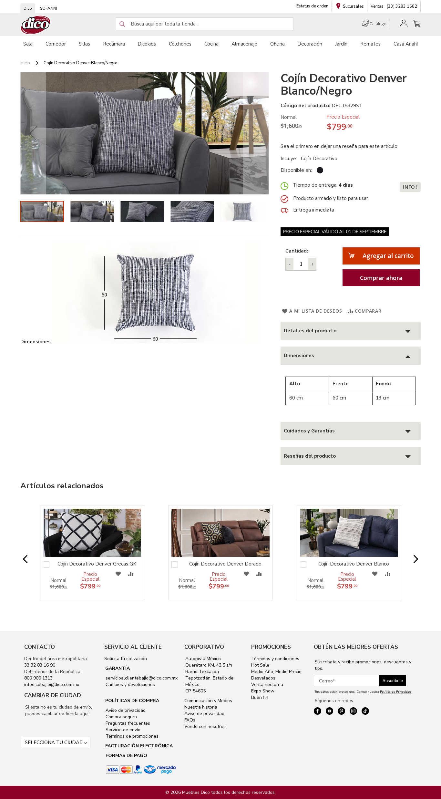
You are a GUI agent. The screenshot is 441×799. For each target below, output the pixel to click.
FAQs (189, 720)
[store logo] (35, 25)
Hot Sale (260, 665)
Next (411, 559)
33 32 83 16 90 (39, 665)
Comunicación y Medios (208, 701)
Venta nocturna (267, 684)
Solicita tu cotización (125, 659)
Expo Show (262, 691)
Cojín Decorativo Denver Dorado (225, 564)
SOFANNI (48, 8)
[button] (33, 133)
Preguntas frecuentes (127, 723)
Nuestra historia (200, 707)
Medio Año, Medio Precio (276, 672)
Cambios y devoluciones (129, 684)
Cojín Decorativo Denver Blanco (353, 564)
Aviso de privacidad (125, 710)
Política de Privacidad (395, 692)
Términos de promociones (131, 736)
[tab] (351, 331)
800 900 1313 (38, 678)
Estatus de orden (312, 6)
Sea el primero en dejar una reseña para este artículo (339, 146)
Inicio (25, 63)
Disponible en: (296, 170)
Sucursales (353, 6)
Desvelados (263, 678)
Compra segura (120, 717)
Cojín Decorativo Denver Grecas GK (96, 564)
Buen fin (259, 697)
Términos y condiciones (275, 659)
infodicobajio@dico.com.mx (51, 684)
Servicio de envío (122, 730)
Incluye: (290, 158)
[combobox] (204, 23)
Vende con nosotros (205, 726)
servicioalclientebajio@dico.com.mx (142, 678)
